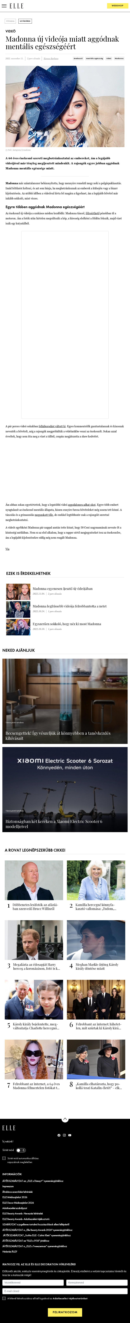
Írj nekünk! (7, 1141)
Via (7, 549)
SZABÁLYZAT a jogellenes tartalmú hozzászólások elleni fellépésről (35, 1224)
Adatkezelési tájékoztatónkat (70, 1298)
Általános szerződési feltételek (17, 1192)
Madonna (119, 58)
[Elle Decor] (16, 5)
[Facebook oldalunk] (59, 1135)
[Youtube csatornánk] (69, 1135)
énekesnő (78, 58)
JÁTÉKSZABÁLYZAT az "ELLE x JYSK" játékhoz (25, 1241)
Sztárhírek (25, 21)
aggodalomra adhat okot (82, 504)
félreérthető (93, 213)
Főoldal (10, 21)
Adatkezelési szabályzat (14, 1208)
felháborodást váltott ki (52, 426)
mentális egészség (94, 58)
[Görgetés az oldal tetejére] (65, 1118)
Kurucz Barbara (51, 58)
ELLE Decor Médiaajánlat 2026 (18, 1203)
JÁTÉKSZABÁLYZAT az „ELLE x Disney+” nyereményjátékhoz (32, 1181)
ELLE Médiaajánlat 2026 (14, 1197)
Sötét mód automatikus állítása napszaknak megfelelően (23, 1160)
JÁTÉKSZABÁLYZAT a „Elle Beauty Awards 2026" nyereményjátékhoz (37, 1230)
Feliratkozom (65, 1312)
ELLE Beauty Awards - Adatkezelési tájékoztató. (26, 1219)
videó (108, 58)
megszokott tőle (44, 514)
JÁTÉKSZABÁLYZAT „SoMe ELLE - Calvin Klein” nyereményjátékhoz (36, 1235)
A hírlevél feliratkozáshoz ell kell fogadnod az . (47, 1298)
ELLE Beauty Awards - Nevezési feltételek (22, 1213)
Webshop (118, 6)
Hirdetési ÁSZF (9, 1252)
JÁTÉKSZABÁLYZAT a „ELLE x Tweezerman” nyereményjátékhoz (34, 1246)
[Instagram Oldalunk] (64, 1135)
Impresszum (8, 1186)
